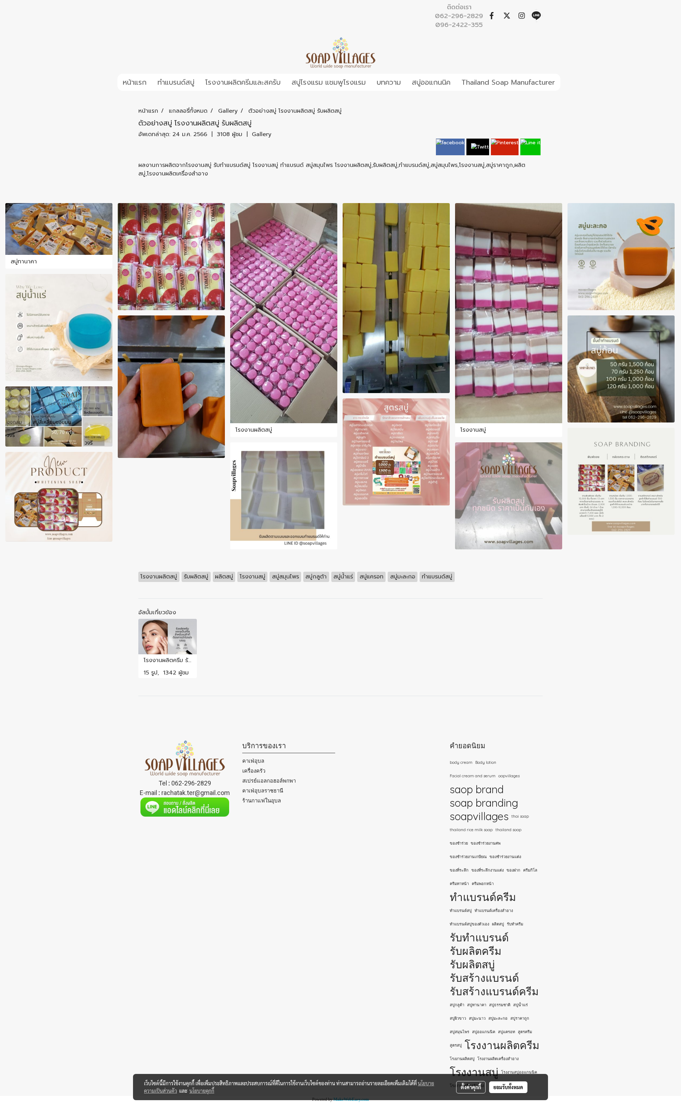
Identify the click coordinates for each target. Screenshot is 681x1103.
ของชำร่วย (459, 843)
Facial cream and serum (472, 775)
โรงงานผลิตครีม (502, 1045)
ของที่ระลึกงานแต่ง (487, 870)
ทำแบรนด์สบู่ (175, 82)
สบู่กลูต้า (457, 1004)
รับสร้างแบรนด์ (484, 978)
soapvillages (479, 816)
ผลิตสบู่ (498, 924)
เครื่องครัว (253, 770)
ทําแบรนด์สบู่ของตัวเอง (469, 924)
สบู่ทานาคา (476, 1004)
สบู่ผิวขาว (458, 1018)
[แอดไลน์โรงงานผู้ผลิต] (185, 807)
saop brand (477, 789)
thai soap (520, 816)
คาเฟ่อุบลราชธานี (262, 790)
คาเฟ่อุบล (253, 760)
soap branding (484, 802)
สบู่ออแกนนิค (431, 82)
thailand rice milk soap (471, 829)
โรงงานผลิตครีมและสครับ (243, 82)
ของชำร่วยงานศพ (485, 843)
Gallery (261, 134)
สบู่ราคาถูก (519, 1018)
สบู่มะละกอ (498, 1018)
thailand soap (508, 829)
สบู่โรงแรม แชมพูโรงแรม (329, 82)
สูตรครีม (525, 1031)
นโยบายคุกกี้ (201, 1090)
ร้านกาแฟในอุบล (261, 800)
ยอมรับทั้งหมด (508, 1087)
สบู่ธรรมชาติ (499, 1004)
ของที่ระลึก (459, 870)
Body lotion (485, 762)
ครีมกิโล (530, 870)
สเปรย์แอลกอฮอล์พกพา (269, 780)
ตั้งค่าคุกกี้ (471, 1087)
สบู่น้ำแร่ (520, 1004)
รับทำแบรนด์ (479, 937)
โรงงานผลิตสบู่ (462, 1058)
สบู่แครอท (506, 1031)
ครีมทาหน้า (459, 883)
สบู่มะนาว (477, 1018)
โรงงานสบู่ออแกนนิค (519, 1072)
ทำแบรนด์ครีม (483, 897)
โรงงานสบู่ (474, 1072)
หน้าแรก (134, 82)
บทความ (389, 82)
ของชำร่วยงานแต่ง (505, 856)
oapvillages (509, 775)
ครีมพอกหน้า (483, 883)
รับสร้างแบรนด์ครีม (494, 991)
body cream (461, 762)
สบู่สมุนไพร (459, 1031)
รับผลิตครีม (476, 951)
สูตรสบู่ (456, 1045)
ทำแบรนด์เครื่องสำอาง (494, 910)
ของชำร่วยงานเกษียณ (468, 856)
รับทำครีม (515, 924)
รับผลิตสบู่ (472, 964)
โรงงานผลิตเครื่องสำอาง (498, 1058)
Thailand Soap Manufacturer (508, 82)
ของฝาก (513, 870)
